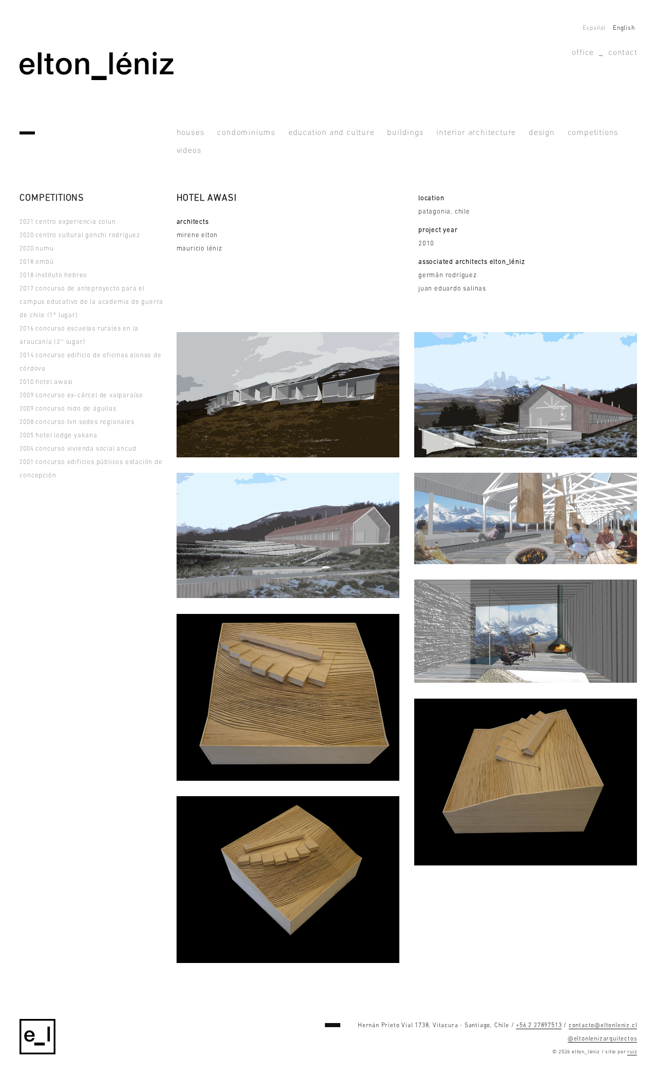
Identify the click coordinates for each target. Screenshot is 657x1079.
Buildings (405, 133)
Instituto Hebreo (53, 275)
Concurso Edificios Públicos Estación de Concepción (91, 469)
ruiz (632, 1052)
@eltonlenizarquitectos (602, 1039)
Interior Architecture (476, 133)
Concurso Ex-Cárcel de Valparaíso (81, 395)
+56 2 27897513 (539, 1026)
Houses (191, 133)
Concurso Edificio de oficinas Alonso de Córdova (90, 362)
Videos (189, 151)
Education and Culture (331, 133)
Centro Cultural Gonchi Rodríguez (80, 235)
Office (583, 53)
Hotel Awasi (46, 382)
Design (542, 133)
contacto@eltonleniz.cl (603, 1026)
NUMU (36, 248)
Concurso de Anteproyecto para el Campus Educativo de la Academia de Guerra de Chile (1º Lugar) (91, 302)
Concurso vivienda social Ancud (78, 449)
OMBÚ (36, 262)
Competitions (593, 133)
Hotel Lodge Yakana (58, 435)
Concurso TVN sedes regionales (77, 422)
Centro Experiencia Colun (67, 222)
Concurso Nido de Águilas (68, 409)
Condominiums (246, 133)
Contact (622, 53)
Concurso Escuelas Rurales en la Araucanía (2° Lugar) (79, 335)
